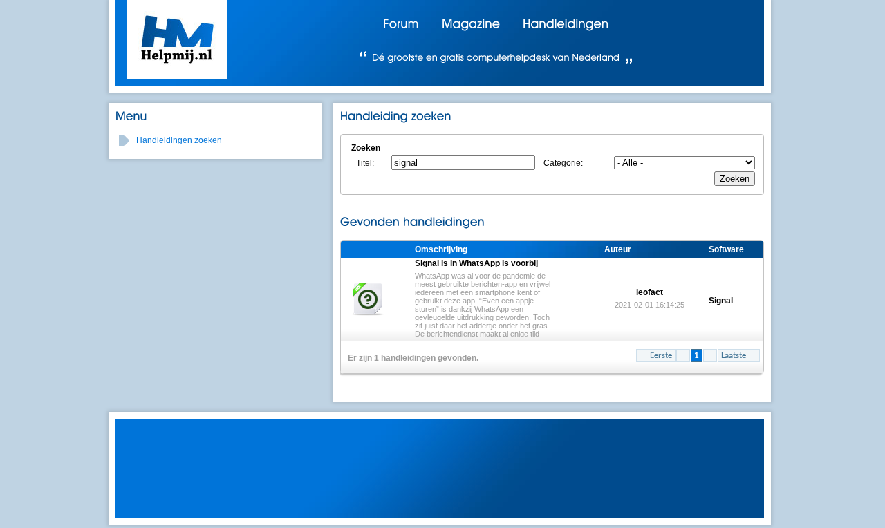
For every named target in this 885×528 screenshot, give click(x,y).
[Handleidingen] (566, 23)
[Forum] (401, 23)
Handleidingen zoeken (179, 140)
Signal (721, 300)
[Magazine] (471, 23)
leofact (649, 298)
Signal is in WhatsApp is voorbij (484, 297)
